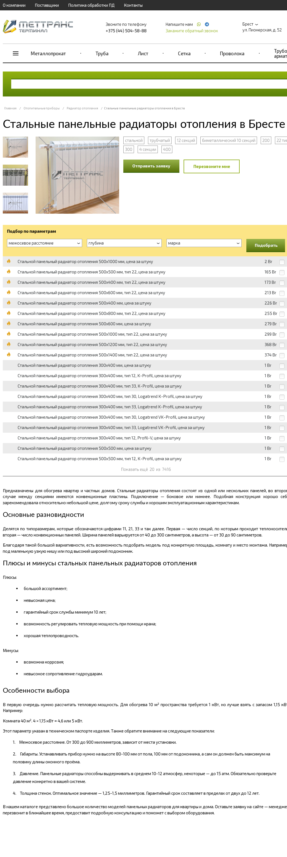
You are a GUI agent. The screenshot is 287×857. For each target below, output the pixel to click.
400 (167, 149)
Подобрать (266, 245)
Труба (102, 53)
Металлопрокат (48, 53)
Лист (143, 53)
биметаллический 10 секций (228, 140)
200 (266, 140)
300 (128, 149)
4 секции (147, 149)
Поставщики (47, 5)
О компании (14, 5)
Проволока (232, 53)
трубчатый (160, 140)
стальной (134, 140)
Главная (10, 108)
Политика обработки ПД (91, 5)
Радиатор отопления (82, 108)
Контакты (133, 5)
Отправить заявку (151, 165)
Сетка (184, 53)
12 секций (186, 140)
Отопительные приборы (42, 108)
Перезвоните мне (211, 166)
